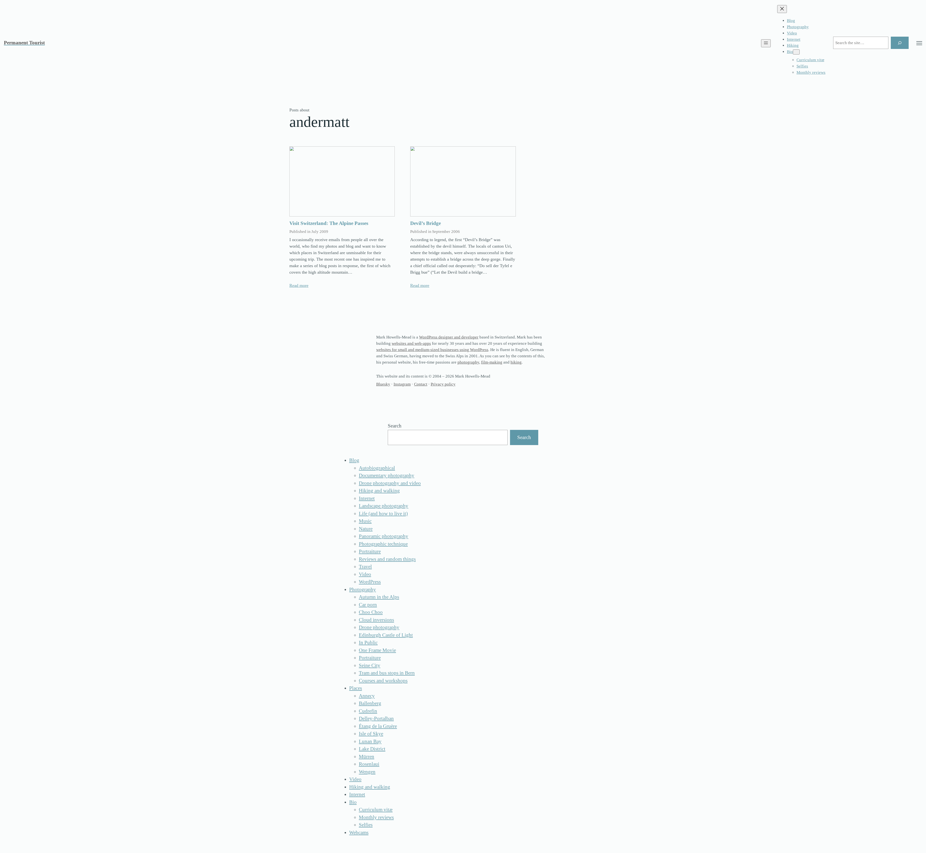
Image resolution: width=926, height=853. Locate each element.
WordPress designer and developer (448, 337)
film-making (491, 362)
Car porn (368, 605)
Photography (362, 589)
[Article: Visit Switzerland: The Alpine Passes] (342, 181)
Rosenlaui (369, 764)
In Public (368, 642)
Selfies (366, 825)
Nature (366, 529)
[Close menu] (782, 9)
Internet (367, 498)
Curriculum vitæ (376, 809)
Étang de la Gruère (378, 726)
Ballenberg (370, 703)
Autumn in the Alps (379, 597)
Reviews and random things (387, 559)
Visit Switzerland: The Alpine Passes (328, 223)
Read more (298, 285)
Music (365, 521)
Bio (353, 802)
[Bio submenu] (796, 51)
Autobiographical (377, 468)
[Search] (900, 43)
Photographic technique (383, 544)
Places (355, 688)
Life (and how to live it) (383, 513)
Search (395, 426)
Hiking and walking (379, 491)
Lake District (372, 749)
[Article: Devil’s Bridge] (463, 181)
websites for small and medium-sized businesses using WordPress (432, 349)
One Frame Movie (377, 650)
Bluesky (383, 384)
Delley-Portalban (376, 718)
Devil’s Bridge (425, 223)
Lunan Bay (370, 741)
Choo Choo (371, 612)
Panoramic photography (383, 536)
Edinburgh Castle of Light (386, 635)
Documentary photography (386, 475)
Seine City (369, 665)
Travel (365, 566)
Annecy (367, 696)
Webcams (358, 832)
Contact (420, 384)
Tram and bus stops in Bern (387, 673)
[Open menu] (766, 43)
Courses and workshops (383, 681)
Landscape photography (383, 506)
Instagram (402, 384)
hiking (516, 362)
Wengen (367, 772)
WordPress (370, 582)
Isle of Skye (371, 734)
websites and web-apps (411, 343)
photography (468, 362)
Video (365, 574)
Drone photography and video (390, 483)
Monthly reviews (376, 817)
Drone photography (379, 627)
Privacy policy (443, 384)
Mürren (366, 756)
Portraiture (370, 551)
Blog (354, 460)
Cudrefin (368, 711)
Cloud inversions (376, 620)
